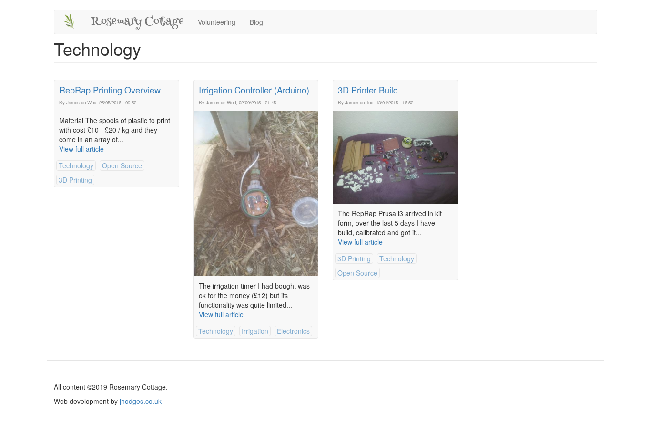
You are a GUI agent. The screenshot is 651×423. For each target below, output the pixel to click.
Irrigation (255, 331)
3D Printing (75, 180)
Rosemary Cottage (137, 21)
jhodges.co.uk (141, 401)
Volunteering (216, 22)
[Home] (72, 21)
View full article (81, 149)
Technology (76, 165)
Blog (256, 22)
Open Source (122, 165)
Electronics (293, 331)
